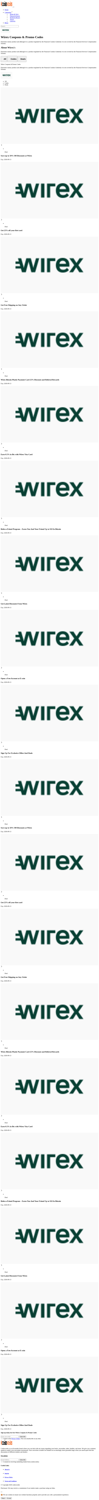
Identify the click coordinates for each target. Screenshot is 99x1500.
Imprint (7, 1473)
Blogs (6, 23)
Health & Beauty (15, 17)
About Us (7, 1469)
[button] (51, 12)
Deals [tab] (6, 85)
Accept (9, 1498)
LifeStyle (12, 21)
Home (6, 10)
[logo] (7, 6)
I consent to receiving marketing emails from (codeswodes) (21, 1462)
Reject (3, 1498)
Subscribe (22, 1436)
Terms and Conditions (11, 1481)
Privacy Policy (15, 1438)
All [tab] (6, 81)
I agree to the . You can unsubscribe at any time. (22, 1438)
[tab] (4, 59)
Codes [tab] (7, 83)
